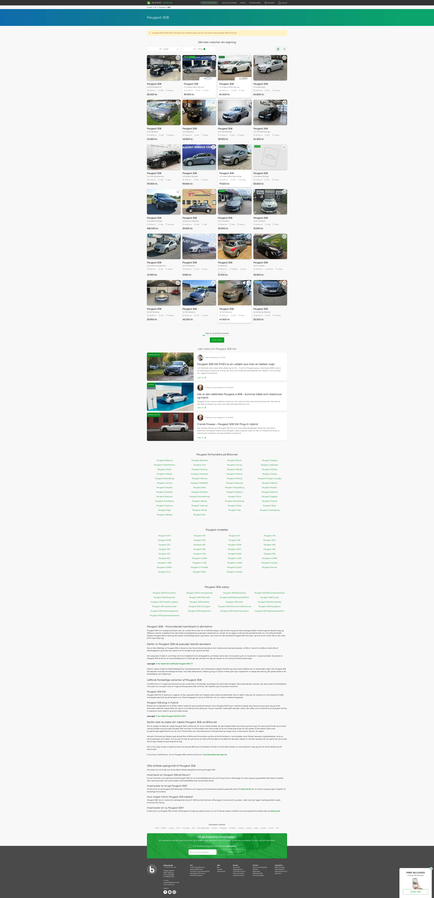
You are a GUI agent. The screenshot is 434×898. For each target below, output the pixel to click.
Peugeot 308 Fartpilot (199, 602)
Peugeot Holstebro (199, 474)
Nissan (214, 828)
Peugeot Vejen (269, 506)
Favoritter (271, 3)
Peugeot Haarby (269, 474)
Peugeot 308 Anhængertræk (199, 593)
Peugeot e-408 (199, 563)
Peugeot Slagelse (269, 496)
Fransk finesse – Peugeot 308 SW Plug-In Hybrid (227, 424)
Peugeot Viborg (199, 510)
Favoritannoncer (239, 871)
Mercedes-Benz (203, 828)
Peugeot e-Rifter (164, 567)
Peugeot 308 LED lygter (199, 606)
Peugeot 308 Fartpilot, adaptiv (164, 602)
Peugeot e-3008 (269, 558)
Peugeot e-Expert (269, 563)
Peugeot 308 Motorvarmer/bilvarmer (234, 606)
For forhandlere (258, 875)
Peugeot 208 (199, 545)
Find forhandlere (196, 875)
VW (277, 828)
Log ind (284, 3)
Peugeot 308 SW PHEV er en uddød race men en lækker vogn (236, 364)
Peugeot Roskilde (164, 492)
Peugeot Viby (234, 510)
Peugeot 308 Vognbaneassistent (269, 611)
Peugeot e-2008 (199, 558)
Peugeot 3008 (234, 545)
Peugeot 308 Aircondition (164, 593)
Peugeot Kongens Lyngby (269, 478)
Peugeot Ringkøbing (234, 487)
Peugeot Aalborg (164, 515)
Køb (218, 865)
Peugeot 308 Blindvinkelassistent (269, 593)
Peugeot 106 (199, 536)
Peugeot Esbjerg (269, 460)
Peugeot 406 (270, 549)
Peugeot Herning (199, 469)
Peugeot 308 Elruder (269, 597)
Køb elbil (278, 873)
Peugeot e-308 (164, 563)
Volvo (271, 828)
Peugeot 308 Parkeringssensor (164, 611)
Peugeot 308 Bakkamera (234, 593)
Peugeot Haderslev (269, 465)
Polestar (232, 828)
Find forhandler (255, 3)
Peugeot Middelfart (199, 483)
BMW (164, 828)
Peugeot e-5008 (234, 563)
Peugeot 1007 (164, 536)
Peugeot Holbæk (269, 469)
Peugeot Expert (234, 567)
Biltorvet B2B (257, 873)
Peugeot (162, 7)
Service (255, 865)
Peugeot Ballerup (164, 460)
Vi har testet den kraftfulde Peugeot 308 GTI (174, 664)
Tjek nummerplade (229, 3)
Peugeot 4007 (234, 549)
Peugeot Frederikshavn (164, 465)
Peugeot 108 (269, 536)
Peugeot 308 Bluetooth (164, 597)
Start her (415, 892)
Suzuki (248, 828)
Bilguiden (256, 871)
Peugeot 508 (269, 554)
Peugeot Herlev (164, 469)
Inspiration (279, 865)
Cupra (171, 828)
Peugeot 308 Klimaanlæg (269, 602)
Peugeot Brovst (234, 460)
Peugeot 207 (164, 545)
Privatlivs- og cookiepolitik (199, 871)
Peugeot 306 (269, 545)
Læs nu (200, 378)
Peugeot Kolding (234, 478)
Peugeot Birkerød (199, 460)
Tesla (256, 828)
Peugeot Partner (269, 567)
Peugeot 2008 (164, 540)
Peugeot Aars (199, 515)
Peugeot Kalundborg (164, 478)
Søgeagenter (238, 869)
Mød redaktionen (196, 869)
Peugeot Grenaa (234, 465)
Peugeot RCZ (164, 572)
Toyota (263, 828)
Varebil (219, 869)
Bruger (235, 865)
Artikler (243, 3)
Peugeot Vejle (164, 510)
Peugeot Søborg (199, 501)
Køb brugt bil (279, 869)
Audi (157, 828)
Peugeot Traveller (235, 572)
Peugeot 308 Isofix (234, 602)
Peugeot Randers (164, 487)
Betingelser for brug (197, 873)
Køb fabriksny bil (281, 871)
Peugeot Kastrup (199, 478)
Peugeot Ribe (199, 487)
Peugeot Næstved (234, 483)
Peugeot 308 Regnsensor (199, 611)
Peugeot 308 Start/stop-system (234, 611)
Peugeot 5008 (234, 554)
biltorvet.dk (246, 789)
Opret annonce (209, 3)
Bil (156, 7)
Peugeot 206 (234, 540)
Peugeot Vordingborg (270, 510)
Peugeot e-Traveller (199, 567)
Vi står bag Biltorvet (197, 867)
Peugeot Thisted (269, 501)
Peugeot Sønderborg (234, 501)
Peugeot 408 (199, 554)
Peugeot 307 (164, 549)
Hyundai (186, 828)
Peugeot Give (199, 465)
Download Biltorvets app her (215, 754)
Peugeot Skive (234, 496)
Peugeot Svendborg (164, 501)
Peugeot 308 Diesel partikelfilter (234, 597)
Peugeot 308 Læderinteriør (164, 606)
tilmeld (231, 852)
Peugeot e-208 (234, 558)
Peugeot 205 (199, 540)
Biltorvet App (279, 867)
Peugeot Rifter (199, 572)
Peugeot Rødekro (234, 492)
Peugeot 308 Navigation (270, 606)
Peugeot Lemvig (164, 483)
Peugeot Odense (269, 483)
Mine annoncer (238, 873)
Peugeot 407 (164, 554)
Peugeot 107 (234, 536)
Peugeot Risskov (269, 487)
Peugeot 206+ (269, 540)
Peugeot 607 (164, 558)
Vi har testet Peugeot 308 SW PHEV (171, 716)
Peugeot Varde (234, 506)
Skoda (241, 828)
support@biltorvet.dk (171, 882)
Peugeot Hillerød (234, 469)
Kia (193, 828)
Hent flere (217, 340)
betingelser (231, 846)
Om (191, 865)
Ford (178, 828)
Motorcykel (221, 871)
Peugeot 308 (199, 549)
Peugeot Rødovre (270, 492)
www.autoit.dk (168, 884)
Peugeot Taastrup (164, 506)
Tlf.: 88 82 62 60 (168, 876)
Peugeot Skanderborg (199, 496)
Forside (149, 7)
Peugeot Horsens (234, 474)
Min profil (236, 867)
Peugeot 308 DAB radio (199, 597)
